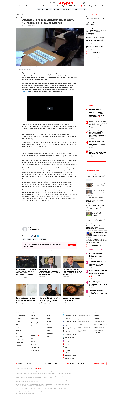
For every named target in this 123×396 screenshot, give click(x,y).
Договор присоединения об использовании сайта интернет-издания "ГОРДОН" (84, 329)
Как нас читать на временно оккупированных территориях (99, 330)
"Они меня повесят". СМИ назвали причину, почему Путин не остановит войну (99, 234)
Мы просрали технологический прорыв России (95, 17)
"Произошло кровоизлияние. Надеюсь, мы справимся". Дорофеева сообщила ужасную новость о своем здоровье (98, 293)
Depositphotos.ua (38, 376)
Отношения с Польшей (79, 9)
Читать (71, 245)
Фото (85, 6)
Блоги (59, 6)
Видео (91, 6)
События (25, 277)
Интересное (19, 345)
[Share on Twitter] (35, 236)
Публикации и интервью (33, 6)
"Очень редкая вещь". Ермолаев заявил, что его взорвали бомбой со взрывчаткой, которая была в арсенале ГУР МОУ (96, 199)
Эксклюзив (77, 6)
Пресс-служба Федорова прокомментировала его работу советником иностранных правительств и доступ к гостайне (97, 133)
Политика (49, 276)
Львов (48, 318)
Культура (18, 330)
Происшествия (20, 339)
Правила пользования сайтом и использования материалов (84, 315)
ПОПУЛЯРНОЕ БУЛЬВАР (94, 249)
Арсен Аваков (43, 239)
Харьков (49, 327)
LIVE (70, 6)
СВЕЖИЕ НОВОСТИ (92, 170)
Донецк (49, 324)
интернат (35, 239)
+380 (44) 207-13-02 (51, 363)
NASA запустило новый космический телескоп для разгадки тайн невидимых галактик (96, 220)
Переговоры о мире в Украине (62, 9)
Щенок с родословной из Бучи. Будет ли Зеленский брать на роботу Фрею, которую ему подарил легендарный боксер (98, 273)
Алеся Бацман (69, 337)
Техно (17, 333)
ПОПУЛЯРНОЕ (90, 105)
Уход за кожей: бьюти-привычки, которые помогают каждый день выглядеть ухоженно (95, 176)
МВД (24, 239)
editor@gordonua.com (77, 363)
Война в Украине (20, 315)
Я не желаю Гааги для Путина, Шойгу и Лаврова (95, 47)
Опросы (97, 6)
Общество (23, 14)
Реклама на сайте (99, 321)
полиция (29, 239)
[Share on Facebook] (32, 236)
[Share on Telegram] (38, 236)
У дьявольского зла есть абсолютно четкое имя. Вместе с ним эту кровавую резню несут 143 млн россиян (96, 40)
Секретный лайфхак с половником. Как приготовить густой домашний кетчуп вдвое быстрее (98, 283)
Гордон (17, 14)
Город (48, 312)
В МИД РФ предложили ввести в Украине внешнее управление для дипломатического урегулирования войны (98, 124)
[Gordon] (64, 3)
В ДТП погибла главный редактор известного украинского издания (96, 255)
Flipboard (68, 344)
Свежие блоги (91, 14)
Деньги (18, 321)
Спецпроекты (35, 350)
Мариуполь (50, 333)
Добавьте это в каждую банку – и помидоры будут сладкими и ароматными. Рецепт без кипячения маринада (98, 263)
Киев (48, 315)
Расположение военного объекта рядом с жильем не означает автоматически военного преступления (96, 31)
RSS (66, 347)
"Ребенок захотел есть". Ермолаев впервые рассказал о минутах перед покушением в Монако (96, 241)
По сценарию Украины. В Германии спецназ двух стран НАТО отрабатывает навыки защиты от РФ (96, 227)
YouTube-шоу (35, 347)
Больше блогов (96, 52)
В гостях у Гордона (49, 6)
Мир (17, 324)
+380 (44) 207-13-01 (25, 363)
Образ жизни (19, 336)
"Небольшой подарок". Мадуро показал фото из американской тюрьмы (99, 185)
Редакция (96, 318)
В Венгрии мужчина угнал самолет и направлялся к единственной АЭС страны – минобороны (97, 144)
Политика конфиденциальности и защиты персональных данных (83, 322)
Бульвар (65, 6)
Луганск (49, 336)
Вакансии (96, 315)
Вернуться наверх (99, 363)
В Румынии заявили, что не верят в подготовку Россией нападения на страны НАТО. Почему (96, 207)
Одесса (49, 321)
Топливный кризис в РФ (44, 9)
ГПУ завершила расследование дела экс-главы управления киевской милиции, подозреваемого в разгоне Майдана (26, 273)
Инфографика (19, 342)
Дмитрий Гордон (70, 315)
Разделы (33, 312)
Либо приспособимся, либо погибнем (98, 214)
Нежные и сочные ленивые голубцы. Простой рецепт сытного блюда (72, 298)
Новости (21, 6)
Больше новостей (96, 245)
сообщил (25, 92)
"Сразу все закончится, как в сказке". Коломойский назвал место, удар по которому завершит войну (97, 153)
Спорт (17, 327)
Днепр (48, 330)
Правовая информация (100, 324)
